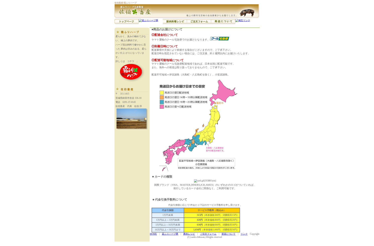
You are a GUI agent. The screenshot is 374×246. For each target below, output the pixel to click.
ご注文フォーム (208, 234)
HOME (153, 234)
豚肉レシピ (189, 234)
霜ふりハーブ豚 (170, 234)
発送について (228, 234)
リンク (244, 234)
